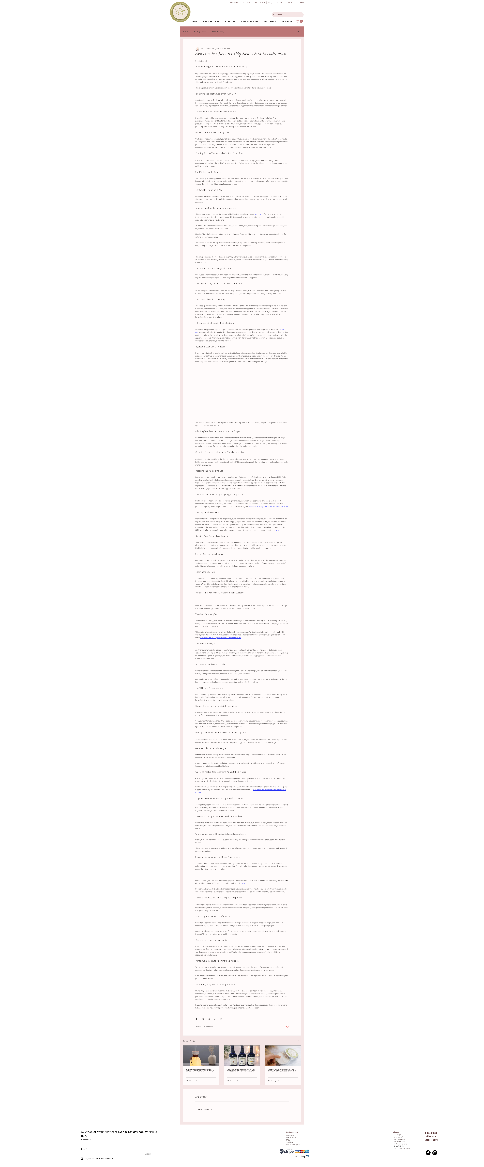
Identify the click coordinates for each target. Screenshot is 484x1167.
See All (299, 1041)
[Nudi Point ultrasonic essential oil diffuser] (201, 1056)
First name (86, 1140)
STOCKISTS (260, 2)
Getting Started (200, 31)
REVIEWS (234, 2)
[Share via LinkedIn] (209, 1019)
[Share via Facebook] (196, 1019)
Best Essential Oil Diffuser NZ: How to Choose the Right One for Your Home (200, 1070)
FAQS (270, 2)
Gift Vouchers (291, 1138)
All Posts (186, 31)
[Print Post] (221, 1019)
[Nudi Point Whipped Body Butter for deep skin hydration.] (283, 1056)
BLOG (279, 2)
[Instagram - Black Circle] (434, 1152)
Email (84, 1149)
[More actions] (287, 48)
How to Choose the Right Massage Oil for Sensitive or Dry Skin (241, 1070)
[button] (194, 21)
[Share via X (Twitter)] (203, 1019)
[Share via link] (215, 1019)
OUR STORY (245, 2)
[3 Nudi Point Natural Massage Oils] (242, 1056)
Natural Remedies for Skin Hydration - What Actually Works (282, 1070)
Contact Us (290, 1135)
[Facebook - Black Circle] (428, 1152)
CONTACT (290, 2)
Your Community (217, 31)
